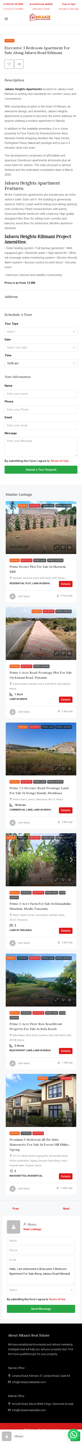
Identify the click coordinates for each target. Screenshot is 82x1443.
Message (11, 433)
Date (8, 339)
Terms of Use (60, 461)
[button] (9, 64)
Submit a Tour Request (41, 469)
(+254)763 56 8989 (13, 4)
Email (8, 417)
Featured (22, 838)
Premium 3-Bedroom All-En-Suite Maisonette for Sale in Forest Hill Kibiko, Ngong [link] (39, 1144)
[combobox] (41, 332)
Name (8, 385)
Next (66, 1208)
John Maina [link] (24, 596)
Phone (9, 401)
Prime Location (63, 506)
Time (8, 355)
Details (65, 584)
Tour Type (11, 323)
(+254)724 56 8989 (13, 9)
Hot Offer (35, 506)
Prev (16, 1208)
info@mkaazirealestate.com (29, 1382)
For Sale (9, 41)
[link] (41, 527)
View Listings (32, 1229)
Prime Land (48, 506)
